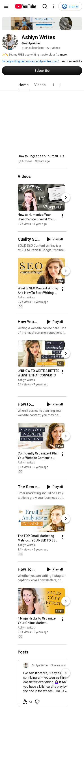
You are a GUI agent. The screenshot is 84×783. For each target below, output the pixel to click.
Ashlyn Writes (26, 297)
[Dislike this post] (37, 701)
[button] (59, 85)
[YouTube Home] (25, 6)
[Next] (65, 197)
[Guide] (6, 6)
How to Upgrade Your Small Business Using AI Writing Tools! (42, 156)
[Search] (44, 6)
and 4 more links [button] (72, 61)
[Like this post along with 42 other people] (25, 701)
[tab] (23, 85)
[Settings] (53, 6)
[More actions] (62, 215)
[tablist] (42, 85)
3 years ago (58, 665)
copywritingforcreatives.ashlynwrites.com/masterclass (40, 61)
